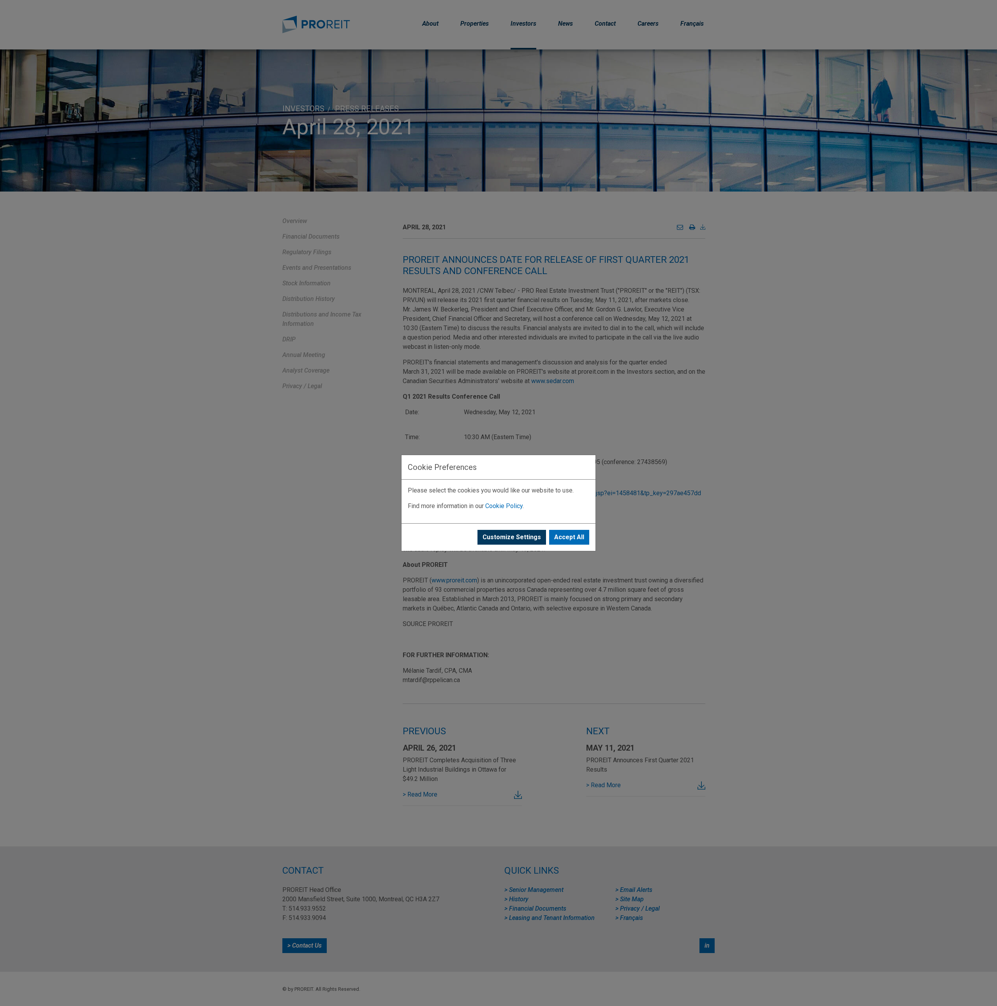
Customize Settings (512, 537)
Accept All (569, 537)
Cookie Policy (504, 506)
